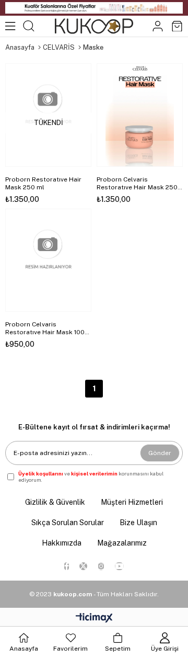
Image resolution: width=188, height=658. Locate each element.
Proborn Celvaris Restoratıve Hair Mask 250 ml (137, 183)
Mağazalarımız (122, 543)
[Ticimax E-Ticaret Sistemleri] (94, 618)
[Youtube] (119, 566)
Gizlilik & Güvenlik (55, 502)
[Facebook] (66, 566)
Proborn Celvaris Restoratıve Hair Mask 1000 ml (47, 328)
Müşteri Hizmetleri (132, 502)
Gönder (159, 453)
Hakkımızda (61, 543)
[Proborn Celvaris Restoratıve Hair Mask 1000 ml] (48, 260)
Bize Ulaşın (138, 522)
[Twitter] (83, 566)
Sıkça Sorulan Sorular (67, 522)
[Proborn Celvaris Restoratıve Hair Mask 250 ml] (139, 115)
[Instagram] (101, 566)
